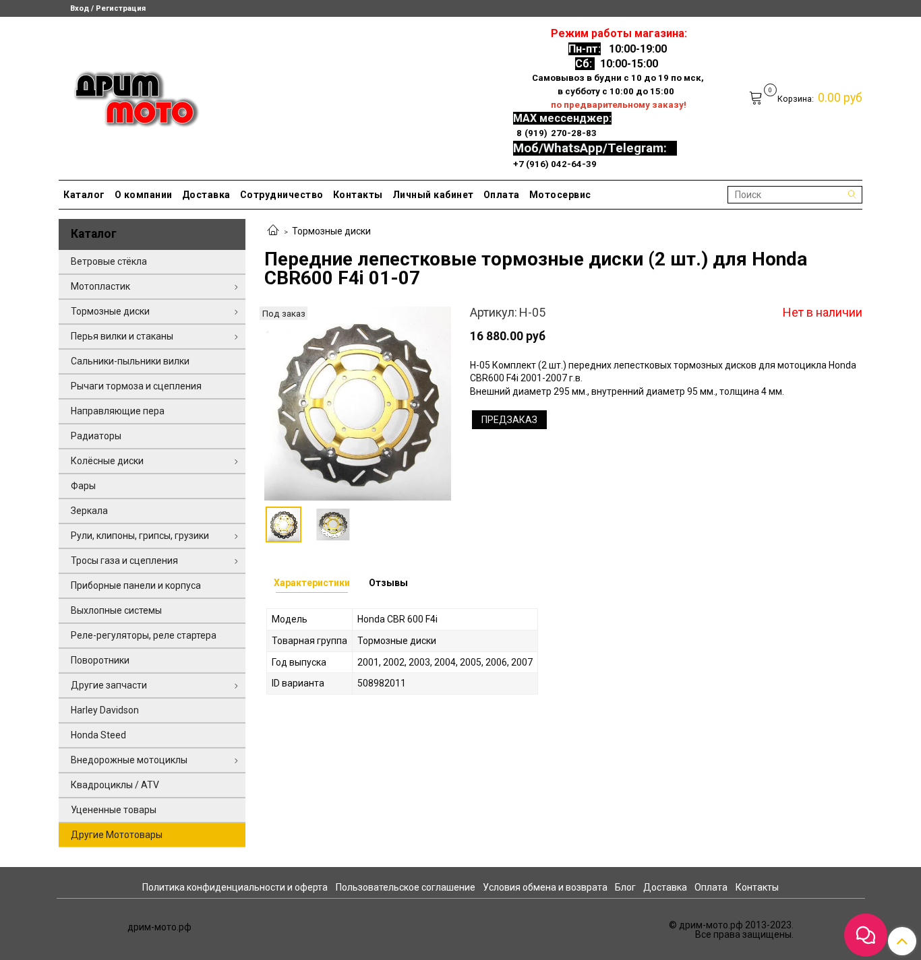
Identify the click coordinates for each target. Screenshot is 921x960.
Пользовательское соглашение (405, 887)
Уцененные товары (113, 809)
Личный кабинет (433, 194)
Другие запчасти (109, 685)
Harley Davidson (105, 710)
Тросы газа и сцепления (124, 560)
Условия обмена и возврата (545, 887)
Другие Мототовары (116, 834)
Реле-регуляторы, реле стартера (143, 635)
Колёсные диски (107, 460)
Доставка (206, 194)
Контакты (358, 194)
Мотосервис (560, 194)
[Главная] (273, 231)
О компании (144, 194)
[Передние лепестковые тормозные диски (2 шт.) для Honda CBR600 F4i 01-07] (357, 402)
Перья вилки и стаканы (122, 336)
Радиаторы (96, 435)
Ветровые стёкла (109, 261)
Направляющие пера (118, 411)
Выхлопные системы (116, 610)
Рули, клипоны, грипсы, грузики (140, 535)
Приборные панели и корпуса (136, 585)
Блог (625, 887)
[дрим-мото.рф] (130, 95)
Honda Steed (98, 735)
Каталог (84, 194)
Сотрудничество (282, 194)
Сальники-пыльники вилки (130, 361)
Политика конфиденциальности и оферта (235, 887)
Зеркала (89, 510)
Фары (83, 485)
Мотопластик (100, 286)
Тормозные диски (331, 231)
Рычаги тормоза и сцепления (136, 386)
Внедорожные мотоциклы (129, 760)
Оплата (501, 194)
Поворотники (100, 660)
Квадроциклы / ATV (115, 784)
